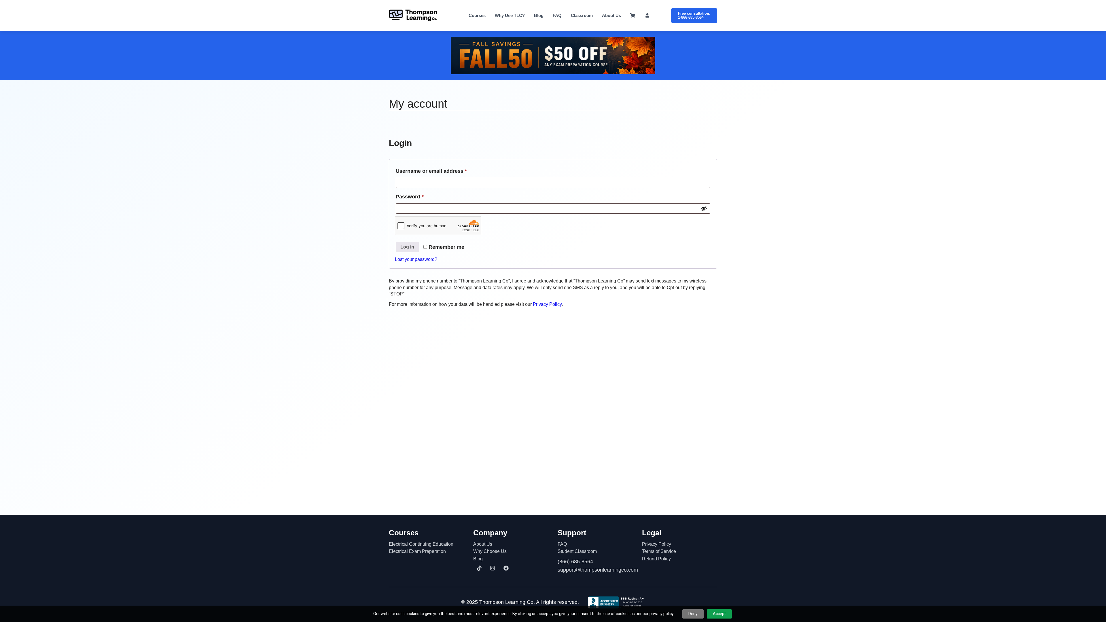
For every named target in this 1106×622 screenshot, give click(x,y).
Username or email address (442, 171)
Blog (538, 15)
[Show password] (704, 208)
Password (421, 197)
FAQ (557, 15)
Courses (477, 15)
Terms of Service (659, 551)
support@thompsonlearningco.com (595, 570)
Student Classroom (577, 551)
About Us (611, 15)
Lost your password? (416, 259)
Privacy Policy (547, 304)
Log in (407, 246)
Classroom (582, 15)
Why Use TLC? (510, 15)
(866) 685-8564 (575, 561)
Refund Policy (656, 558)
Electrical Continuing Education (421, 544)
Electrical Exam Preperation (417, 551)
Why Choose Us (490, 551)
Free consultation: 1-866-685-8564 (694, 15)
